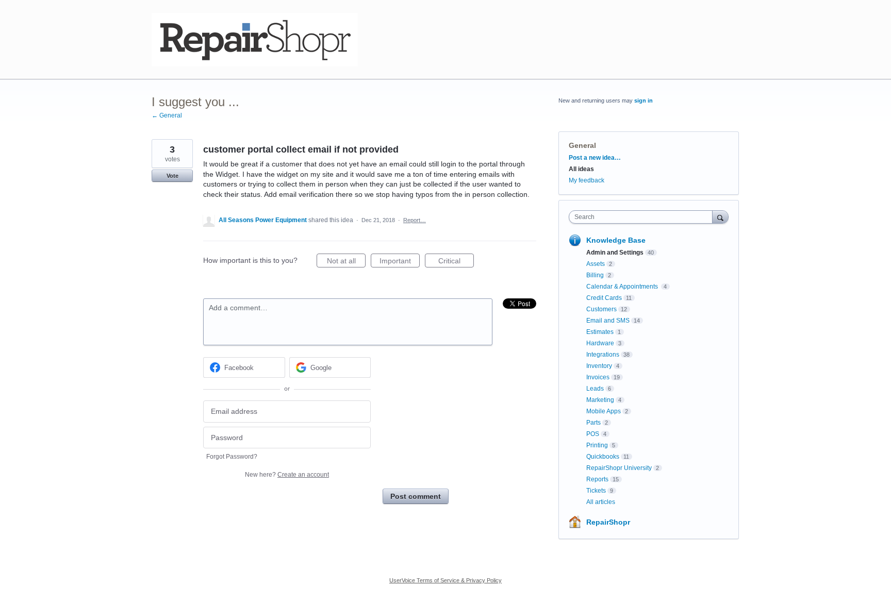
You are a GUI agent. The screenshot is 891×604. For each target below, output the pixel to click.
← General (167, 115)
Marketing (600, 400)
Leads (595, 388)
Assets (595, 263)
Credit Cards (604, 297)
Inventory (599, 366)
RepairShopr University (619, 468)
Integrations (602, 354)
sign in (643, 100)
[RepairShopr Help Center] (255, 39)
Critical (456, 262)
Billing (595, 275)
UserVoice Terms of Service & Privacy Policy (445, 580)
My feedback (586, 180)
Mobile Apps (603, 411)
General (582, 145)
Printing (597, 445)
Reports (597, 479)
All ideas (581, 169)
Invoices (597, 377)
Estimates (600, 331)
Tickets (596, 490)
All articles (600, 502)
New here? (287, 474)
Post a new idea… (595, 157)
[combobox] (643, 217)
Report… (414, 220)
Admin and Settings (615, 252)
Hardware (600, 343)
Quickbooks (602, 456)
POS (592, 434)
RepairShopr (608, 522)
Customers (601, 309)
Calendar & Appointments (622, 286)
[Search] (720, 216)
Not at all (346, 262)
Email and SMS (608, 320)
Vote (172, 176)
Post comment (415, 496)
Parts (593, 422)
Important (400, 262)
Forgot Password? (231, 456)
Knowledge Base (616, 240)
